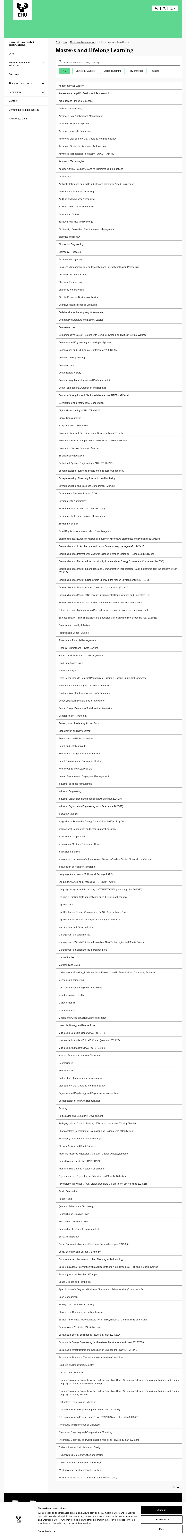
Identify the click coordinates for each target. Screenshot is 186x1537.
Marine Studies (66, 957)
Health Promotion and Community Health (80, 761)
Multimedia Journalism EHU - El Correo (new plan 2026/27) (89, 1040)
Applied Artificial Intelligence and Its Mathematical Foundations (91, 169)
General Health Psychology (73, 716)
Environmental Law (68, 523)
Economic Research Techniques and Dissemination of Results (91, 433)
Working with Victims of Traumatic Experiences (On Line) (88, 1477)
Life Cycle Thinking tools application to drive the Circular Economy (93, 897)
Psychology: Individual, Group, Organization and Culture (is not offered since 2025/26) (103, 1184)
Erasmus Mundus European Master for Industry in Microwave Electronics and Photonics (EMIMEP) (109, 539)
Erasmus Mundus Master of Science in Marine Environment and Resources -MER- (101, 602)
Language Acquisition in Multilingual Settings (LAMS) (86, 874)
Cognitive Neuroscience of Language (78, 305)
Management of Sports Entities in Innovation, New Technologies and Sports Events (101, 942)
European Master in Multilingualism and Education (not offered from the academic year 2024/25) (108, 617)
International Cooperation (72, 836)
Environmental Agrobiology (72, 501)
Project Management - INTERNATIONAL (80, 1161)
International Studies (69, 851)
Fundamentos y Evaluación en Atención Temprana (84, 693)
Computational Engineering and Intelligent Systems (85, 342)
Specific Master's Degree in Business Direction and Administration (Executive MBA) (101, 1289)
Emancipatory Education (71, 455)
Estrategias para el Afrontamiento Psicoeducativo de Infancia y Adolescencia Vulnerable (104, 610)
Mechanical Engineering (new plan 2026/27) (81, 987)
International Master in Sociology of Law (79, 844)
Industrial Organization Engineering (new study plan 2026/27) (90, 799)
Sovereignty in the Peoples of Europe (78, 1274)
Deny (161, 1529)
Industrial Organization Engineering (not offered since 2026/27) (91, 806)
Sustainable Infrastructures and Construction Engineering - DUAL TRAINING (98, 1350)
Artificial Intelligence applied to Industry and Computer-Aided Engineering (96, 184)
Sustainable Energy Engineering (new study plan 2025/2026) (90, 1335)
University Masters (85, 71)
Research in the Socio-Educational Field (79, 1229)
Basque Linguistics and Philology (76, 221)
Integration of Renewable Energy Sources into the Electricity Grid (92, 821)
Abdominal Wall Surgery (71, 86)
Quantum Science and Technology (76, 1206)
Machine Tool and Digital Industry (76, 927)
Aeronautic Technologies (71, 161)
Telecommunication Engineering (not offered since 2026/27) (89, 1409)
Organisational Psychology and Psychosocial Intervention (88, 1093)
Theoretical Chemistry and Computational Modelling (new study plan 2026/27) (99, 1440)
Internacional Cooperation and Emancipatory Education (87, 829)
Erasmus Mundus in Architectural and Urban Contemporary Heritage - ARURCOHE (101, 546)
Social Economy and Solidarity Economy (80, 1252)
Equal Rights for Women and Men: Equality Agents (85, 531)
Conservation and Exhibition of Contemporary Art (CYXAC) (89, 350)
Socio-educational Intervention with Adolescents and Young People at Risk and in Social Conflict (108, 1267)
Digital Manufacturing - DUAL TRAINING (79, 410)
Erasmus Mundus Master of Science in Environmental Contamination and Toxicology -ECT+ (106, 595)
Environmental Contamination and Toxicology (82, 508)
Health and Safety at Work (72, 746)
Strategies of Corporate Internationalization (81, 1312)
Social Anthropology (69, 1236)
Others (155, 71)
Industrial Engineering (70, 791)
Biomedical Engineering (71, 244)
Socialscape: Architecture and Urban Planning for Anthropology (91, 1259)
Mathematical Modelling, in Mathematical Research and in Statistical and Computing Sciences (107, 972)
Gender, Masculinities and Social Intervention (82, 700)
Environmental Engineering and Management (82, 516)
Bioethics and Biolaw (69, 237)
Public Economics (68, 1191)
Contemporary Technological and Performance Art (84, 380)
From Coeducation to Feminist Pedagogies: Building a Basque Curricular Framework (102, 678)
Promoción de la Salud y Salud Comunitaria (81, 1168)
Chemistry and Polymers (71, 289)
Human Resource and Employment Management (84, 776)
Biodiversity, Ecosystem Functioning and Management (86, 229)
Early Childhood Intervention (73, 425)
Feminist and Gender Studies (74, 633)
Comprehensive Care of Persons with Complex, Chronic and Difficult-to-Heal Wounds (102, 335)
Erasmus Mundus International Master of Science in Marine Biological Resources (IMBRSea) (106, 554)
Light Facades (66, 904)
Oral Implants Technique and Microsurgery (80, 1078)
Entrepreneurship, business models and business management (91, 471)
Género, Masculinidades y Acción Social (79, 723)
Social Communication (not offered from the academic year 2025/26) (93, 1244)
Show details (44, 1531)
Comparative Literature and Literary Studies (81, 320)
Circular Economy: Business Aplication (79, 297)
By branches (136, 71)
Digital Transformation (70, 418)
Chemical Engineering (70, 282)
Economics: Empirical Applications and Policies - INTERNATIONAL (93, 440)
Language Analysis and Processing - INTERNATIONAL (87, 882)
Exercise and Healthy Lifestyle (74, 625)
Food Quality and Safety (71, 663)
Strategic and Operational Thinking (76, 1304)
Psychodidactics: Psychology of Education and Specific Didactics (92, 1176)
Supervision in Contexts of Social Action (79, 1327)
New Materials (66, 1070)
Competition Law (67, 327)
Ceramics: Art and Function (72, 274)
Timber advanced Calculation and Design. (80, 1447)
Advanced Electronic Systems (74, 123)
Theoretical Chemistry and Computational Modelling (85, 1432)
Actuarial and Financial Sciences (76, 101)
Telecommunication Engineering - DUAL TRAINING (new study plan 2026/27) (98, 1417)
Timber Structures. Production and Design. (80, 1462)
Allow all (161, 1510)
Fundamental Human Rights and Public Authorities (85, 685)
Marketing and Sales (69, 965)
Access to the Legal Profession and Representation (85, 93)
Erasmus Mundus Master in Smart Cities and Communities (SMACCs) (94, 587)
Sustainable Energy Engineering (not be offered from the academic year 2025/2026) (101, 1342)
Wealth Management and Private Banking (80, 1470)
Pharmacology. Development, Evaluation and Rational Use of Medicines (96, 1131)
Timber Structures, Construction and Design (81, 1455)
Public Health (66, 1199)
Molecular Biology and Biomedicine (77, 1025)
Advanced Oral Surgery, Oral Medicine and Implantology (87, 138)
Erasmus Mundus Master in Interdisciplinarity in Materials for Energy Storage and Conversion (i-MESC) (111, 561)
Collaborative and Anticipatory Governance (81, 312)
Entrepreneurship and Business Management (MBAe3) (87, 486)
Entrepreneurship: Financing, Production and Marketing (87, 478)
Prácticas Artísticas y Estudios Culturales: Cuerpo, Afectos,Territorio (93, 1153)
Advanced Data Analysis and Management (80, 116)
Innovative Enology (68, 814)
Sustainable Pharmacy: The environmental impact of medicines (91, 1357)
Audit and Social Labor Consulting (76, 191)
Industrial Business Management (75, 784)
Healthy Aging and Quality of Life (75, 768)
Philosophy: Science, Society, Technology (80, 1138)
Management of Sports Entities (74, 934)
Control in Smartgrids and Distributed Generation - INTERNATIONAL (94, 395)
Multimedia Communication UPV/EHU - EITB (82, 1033)
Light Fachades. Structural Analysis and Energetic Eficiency (89, 919)
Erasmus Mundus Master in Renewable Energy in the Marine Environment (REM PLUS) (104, 580)
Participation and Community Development (81, 1116)
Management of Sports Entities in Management (83, 950)
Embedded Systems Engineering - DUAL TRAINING (85, 463)
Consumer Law (66, 365)
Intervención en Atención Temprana (77, 867)
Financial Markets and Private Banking (78, 648)
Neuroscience (66, 1063)
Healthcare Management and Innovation (79, 753)
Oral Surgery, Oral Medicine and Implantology (82, 1085)
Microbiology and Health (71, 995)
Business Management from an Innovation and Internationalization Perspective (99, 267)
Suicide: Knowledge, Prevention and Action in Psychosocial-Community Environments (103, 1319)
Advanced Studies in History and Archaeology (82, 146)
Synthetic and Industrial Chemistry (76, 1365)
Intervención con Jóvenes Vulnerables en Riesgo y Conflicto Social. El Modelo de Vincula (105, 859)
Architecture (65, 176)
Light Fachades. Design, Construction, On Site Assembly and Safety (93, 912)
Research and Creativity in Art (74, 1214)
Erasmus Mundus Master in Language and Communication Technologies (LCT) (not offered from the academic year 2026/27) (118, 571)
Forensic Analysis (68, 670)
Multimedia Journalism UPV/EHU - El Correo (82, 1048)
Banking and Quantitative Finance (76, 206)
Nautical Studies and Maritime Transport (79, 1055)
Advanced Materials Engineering (75, 131)
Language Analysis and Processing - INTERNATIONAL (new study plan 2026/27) (100, 889)
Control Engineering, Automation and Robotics (82, 388)
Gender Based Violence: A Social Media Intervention (85, 708)
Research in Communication (73, 1221)
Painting (63, 1108)
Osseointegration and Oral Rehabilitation (80, 1101)
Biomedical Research (70, 252)
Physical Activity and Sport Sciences (77, 1146)
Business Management (70, 259)
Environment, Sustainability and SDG (78, 493)
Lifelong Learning (112, 71)
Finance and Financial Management (77, 640)
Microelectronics (67, 1002)
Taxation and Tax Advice (71, 1372)
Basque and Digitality (70, 214)
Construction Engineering (72, 357)
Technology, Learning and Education (77, 1402)
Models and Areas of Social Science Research (82, 1018)
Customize (160, 1519)
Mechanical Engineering (71, 980)
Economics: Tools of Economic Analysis (79, 448)
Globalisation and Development (75, 731)
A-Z (64, 71)
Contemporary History (70, 372)
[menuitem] (173, 8)
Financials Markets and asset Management (81, 655)
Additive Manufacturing (70, 108)
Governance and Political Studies (76, 738)
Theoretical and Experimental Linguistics (80, 1424)
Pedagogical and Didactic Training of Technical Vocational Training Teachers (98, 1123)
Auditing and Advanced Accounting (77, 199)
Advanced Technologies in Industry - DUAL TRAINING (87, 154)
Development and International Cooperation (81, 403)
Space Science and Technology (75, 1282)
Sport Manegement (68, 1297)
